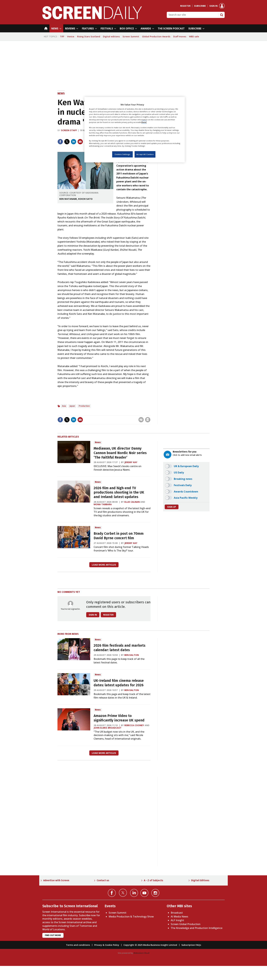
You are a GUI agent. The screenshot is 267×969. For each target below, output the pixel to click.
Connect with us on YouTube (144, 893)
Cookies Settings (122, 154)
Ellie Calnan (132, 501)
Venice (70, 36)
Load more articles (104, 564)
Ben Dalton (131, 654)
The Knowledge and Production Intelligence (196, 928)
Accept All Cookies (145, 154)
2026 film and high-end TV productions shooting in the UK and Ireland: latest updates (119, 492)
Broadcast (177, 912)
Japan (72, 406)
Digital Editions (200, 880)
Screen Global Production (185, 924)
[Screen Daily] (92, 18)
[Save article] (147, 419)
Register (185, 6)
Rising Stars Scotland (88, 36)
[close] (150, 413)
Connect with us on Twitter (123, 892)
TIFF (62, 36)
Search (221, 14)
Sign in (213, 6)
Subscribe (200, 6)
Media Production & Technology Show (131, 916)
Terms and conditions (78, 944)
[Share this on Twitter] (67, 141)
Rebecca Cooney (134, 725)
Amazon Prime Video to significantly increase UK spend (119, 718)
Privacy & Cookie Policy (106, 944)
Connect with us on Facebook (112, 893)
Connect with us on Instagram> (155, 893)
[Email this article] (80, 141)
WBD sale (194, 36)
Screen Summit (131, 36)
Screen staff (69, 130)
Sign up (171, 506)
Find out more (53, 935)
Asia (64, 406)
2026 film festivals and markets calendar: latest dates (119, 647)
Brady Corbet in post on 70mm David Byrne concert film (119, 535)
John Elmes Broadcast (107, 727)
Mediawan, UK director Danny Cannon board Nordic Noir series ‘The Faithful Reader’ (120, 452)
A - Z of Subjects (153, 880)
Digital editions (111, 36)
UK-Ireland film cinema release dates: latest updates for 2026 (119, 683)
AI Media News (179, 916)
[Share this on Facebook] (60, 141)
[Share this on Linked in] (73, 141)
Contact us (103, 880)
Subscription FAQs (191, 944)
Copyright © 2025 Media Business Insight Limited (150, 944)
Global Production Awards (156, 36)
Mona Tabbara (103, 504)
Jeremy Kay (130, 462)
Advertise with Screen (56, 880)
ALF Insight (177, 920)
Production (84, 406)
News (61, 93)
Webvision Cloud (141, 953)
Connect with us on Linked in (134, 893)
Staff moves (179, 36)
